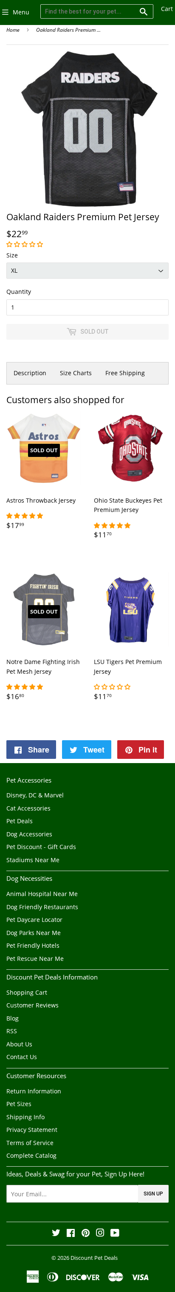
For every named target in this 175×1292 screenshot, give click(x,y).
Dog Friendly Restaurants (42, 907)
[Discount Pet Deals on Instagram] (100, 1234)
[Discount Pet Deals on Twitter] (56, 1234)
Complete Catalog (31, 1155)
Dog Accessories (29, 834)
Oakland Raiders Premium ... (68, 29)
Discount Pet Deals (94, 1258)
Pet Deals (19, 821)
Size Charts (76, 373)
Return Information (33, 1091)
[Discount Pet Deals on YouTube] (114, 1234)
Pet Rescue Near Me (35, 958)
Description (30, 373)
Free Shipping (125, 373)
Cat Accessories (28, 808)
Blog (12, 1018)
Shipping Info (25, 1117)
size (12, 255)
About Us (19, 1044)
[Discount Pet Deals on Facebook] (70, 1234)
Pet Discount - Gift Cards (41, 847)
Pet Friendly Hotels (32, 945)
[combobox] (96, 11)
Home (13, 29)
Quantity (18, 292)
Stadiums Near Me (32, 860)
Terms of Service (30, 1143)
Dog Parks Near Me (33, 933)
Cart (167, 9)
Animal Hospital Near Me (42, 894)
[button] (25, 244)
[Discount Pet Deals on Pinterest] (85, 1234)
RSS (11, 1031)
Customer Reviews (32, 1005)
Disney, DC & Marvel (35, 795)
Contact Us (21, 1057)
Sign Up (153, 1194)
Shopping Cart (26, 992)
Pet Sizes (18, 1104)
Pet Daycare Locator (34, 920)
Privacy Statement (31, 1130)
